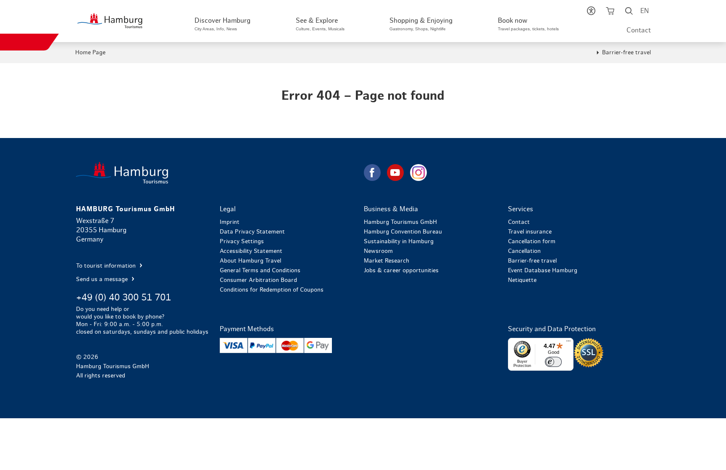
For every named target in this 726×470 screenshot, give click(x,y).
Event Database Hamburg (542, 271)
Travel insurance (530, 232)
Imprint (229, 222)
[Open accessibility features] (590, 12)
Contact (638, 30)
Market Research (386, 261)
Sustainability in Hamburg (399, 241)
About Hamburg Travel (250, 261)
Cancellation (524, 251)
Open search (628, 12)
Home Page (90, 53)
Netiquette (522, 280)
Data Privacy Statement (252, 232)
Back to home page (219, 172)
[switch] (553, 362)
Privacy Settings (242, 241)
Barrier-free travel (626, 53)
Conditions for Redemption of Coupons (272, 290)
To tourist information (106, 266)
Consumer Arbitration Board (258, 280)
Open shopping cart (609, 12)
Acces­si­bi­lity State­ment (251, 251)
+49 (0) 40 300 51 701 (123, 297)
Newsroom (378, 251)
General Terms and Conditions (260, 271)
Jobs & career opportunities (401, 271)
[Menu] (568, 343)
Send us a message (102, 279)
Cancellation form (531, 241)
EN (644, 11)
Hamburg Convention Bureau (403, 232)
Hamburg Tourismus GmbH (400, 222)
